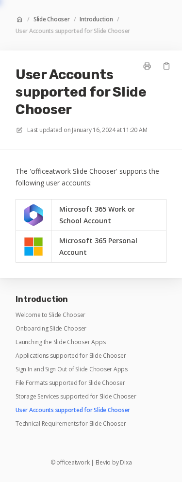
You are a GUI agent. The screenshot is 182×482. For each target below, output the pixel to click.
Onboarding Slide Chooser (51, 328)
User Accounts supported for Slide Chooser (73, 31)
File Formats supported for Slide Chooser (70, 383)
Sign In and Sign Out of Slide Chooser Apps (72, 369)
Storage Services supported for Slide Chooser (76, 396)
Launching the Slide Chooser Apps (60, 342)
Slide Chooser (51, 19)
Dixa (126, 462)
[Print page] (147, 66)
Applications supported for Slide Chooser (71, 356)
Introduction (96, 19)
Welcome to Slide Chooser (50, 315)
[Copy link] (166, 66)
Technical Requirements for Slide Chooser (71, 424)
